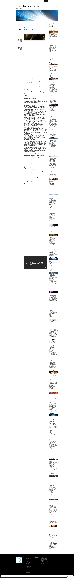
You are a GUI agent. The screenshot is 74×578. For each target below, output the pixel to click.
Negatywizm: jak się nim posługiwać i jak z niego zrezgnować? (53, 242)
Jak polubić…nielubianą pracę (53, 511)
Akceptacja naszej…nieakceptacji (53, 145)
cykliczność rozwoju (20, 39)
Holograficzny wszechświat (52, 55)
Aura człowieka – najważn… (29, 562)
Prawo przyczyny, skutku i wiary (53, 472)
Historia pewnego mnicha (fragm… (29, 563)
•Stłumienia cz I (51, 228)
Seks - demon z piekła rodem (53, 167)
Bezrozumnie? (51, 280)
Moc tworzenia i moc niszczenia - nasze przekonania (53, 40)
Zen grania (51, 449)
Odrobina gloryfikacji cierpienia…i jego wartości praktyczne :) (53, 160)
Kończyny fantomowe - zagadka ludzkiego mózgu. (52, 285)
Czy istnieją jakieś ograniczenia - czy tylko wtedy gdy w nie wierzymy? (53, 547)
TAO (50, 444)
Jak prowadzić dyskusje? (52, 110)
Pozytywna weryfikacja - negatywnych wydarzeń (52, 244)
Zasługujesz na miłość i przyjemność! (52, 184)
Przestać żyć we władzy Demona (53, 265)
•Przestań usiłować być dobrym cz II (53, 374)
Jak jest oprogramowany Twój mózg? (54, 277)
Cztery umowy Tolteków (52, 446)
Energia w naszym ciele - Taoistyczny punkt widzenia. (52, 308)
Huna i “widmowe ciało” (52, 542)
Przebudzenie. (51, 467)
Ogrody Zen (51, 438)
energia (20, 41)
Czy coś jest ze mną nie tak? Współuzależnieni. (52, 108)
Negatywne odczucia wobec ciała (53, 222)
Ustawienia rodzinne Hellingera (53, 164)
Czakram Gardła (51, 418)
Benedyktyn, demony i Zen (52, 264)
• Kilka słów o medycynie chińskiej (53, 445)
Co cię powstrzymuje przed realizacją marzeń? (52, 43)
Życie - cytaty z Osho (52, 58)
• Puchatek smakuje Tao (52, 411)
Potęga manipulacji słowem (52, 247)
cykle (19, 38)
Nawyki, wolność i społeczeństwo (53, 251)
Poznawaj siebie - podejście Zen (53, 359)
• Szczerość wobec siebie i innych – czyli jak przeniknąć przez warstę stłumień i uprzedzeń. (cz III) (53, 150)
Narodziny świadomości (52, 57)
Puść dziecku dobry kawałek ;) (53, 410)
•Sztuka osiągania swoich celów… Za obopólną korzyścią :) (53, 514)
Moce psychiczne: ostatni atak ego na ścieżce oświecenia (53, 390)
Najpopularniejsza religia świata (53, 174)
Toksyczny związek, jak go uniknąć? (53, 90)
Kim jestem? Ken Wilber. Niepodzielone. (52, 313)
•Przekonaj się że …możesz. (52, 523)
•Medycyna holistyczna (51, 212)
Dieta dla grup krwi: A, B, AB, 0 (53, 202)
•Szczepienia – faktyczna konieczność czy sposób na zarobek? (53, 213)
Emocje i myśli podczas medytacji (53, 327)
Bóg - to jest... (51, 261)
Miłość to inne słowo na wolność (53, 161)
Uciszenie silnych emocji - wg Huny (53, 544)
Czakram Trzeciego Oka (52, 419)
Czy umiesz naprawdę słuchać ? (53, 131)
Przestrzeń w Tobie (52, 53)
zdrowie (47, 561)
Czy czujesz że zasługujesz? (53, 187)
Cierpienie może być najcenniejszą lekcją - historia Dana (53, 169)
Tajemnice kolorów (52, 421)
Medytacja (45, 558)
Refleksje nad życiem (44, 560)
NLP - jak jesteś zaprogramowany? (53, 246)
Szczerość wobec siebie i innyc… (29, 570)
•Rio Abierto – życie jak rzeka (52, 454)
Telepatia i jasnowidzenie (52, 305)
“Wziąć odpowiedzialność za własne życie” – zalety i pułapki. (53, 107)
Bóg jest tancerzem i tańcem (53, 267)
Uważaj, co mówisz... (52, 443)
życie (21, 49)
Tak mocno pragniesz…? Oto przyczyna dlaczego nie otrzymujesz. (53, 173)
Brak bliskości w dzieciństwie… (28, 571)
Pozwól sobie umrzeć (52, 470)
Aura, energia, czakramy (44, 557)
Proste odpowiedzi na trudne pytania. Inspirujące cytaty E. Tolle (53, 163)
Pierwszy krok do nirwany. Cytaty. (53, 496)
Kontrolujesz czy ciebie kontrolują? (53, 121)
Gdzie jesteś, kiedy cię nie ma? (53, 333)
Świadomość (32, 31)
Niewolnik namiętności (52, 408)
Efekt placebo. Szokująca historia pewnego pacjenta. (53, 198)
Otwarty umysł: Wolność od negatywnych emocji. (52, 349)
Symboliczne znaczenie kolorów (53, 423)
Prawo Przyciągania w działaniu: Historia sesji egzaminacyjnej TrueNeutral (52, 71)
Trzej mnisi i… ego (52, 486)
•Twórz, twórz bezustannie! (52, 255)
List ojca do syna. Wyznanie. (53, 403)
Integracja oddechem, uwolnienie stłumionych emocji (53, 227)
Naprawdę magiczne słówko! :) (53, 126)
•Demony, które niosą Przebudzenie (53, 36)
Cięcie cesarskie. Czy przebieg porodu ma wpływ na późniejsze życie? (52, 200)
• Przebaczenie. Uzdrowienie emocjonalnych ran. (52, 114)
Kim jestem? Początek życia (53, 406)
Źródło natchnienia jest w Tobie (53, 47)
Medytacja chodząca (52, 323)
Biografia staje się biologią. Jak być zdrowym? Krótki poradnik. (53, 196)
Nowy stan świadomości (52, 48)
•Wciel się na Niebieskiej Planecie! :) (53, 488)
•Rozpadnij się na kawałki (52, 337)
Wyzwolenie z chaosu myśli (53, 275)
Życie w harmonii (51, 384)
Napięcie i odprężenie (52, 350)
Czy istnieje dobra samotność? (53, 144)
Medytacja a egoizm (52, 326)
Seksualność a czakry (52, 304)
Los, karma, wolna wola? (52, 464)
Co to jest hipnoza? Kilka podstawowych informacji (52, 253)
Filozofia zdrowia (51, 208)
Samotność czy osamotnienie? (53, 141)
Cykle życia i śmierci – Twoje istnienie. (31, 28)
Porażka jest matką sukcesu (53, 507)
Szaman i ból (51, 545)
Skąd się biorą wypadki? (52, 159)
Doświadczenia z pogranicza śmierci (53, 462)
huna (43, 558)
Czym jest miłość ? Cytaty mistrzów (53, 101)
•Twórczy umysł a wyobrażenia (52, 238)
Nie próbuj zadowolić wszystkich (53, 133)
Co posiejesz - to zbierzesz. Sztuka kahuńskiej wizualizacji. (53, 543)
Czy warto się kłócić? (52, 113)
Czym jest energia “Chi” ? (52, 434)
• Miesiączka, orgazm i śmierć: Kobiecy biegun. (52, 96)
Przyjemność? (51, 188)
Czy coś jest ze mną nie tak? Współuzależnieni (52, 100)
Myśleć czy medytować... (52, 325)
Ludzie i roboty (51, 278)
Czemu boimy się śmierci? (52, 463)
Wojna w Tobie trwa (52, 379)
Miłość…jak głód (51, 387)
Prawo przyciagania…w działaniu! (53, 70)
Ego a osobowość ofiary (52, 250)
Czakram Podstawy (52, 416)
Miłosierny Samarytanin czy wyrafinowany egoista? (52, 118)
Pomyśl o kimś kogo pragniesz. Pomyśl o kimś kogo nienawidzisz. (53, 345)
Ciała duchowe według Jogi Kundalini (53, 300)
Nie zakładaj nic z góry (52, 112)
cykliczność (21, 38)
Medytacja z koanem (52, 331)
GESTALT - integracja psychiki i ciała (53, 248)
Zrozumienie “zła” (51, 378)
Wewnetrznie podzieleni (52, 386)
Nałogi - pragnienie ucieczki (52, 243)
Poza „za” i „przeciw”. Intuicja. (53, 45)
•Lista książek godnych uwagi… (52, 134)
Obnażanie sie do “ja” (52, 147)
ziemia (18, 48)
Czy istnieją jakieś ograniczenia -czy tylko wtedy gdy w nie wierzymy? (53, 35)
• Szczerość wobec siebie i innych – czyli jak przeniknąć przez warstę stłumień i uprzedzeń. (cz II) (53, 152)
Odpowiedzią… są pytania (52, 437)
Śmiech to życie (51, 206)
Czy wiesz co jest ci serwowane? (53, 281)
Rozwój (42, 561)
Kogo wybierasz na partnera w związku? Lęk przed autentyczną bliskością (52, 88)
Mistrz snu (51, 286)
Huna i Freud (51, 236)
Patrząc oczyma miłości (52, 183)
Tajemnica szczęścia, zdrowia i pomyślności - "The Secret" (52, 69)
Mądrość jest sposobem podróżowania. (52, 485)
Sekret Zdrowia (51, 67)
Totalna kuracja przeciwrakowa (53, 203)
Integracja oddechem (52, 231)
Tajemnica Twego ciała (52, 210)
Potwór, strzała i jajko (52, 491)
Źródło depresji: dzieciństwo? (53, 396)
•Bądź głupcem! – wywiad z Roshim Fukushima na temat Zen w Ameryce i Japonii (53, 455)
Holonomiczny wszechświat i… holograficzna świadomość (52, 54)
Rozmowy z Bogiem (52, 263)
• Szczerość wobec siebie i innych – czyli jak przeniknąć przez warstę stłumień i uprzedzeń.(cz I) (53, 153)
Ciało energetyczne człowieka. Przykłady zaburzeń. (52, 295)
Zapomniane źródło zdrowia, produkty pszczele (52, 214)
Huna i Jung (51, 540)
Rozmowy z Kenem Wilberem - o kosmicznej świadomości (53, 312)
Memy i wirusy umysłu (52, 279)
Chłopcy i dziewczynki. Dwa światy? (53, 50)
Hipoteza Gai (51, 315)
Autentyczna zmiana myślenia (53, 358)
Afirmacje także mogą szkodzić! (53, 344)
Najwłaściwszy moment (52, 493)
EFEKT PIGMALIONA (52, 508)
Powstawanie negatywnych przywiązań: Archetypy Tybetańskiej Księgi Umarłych (53, 451)
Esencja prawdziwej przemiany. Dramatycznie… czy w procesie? (52, 175)
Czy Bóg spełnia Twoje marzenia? (53, 269)
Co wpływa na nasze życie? (53, 283)
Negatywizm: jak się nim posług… (29, 561)
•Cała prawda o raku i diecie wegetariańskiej (52, 205)
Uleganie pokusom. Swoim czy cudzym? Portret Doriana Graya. (52, 367)
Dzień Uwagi (51, 328)
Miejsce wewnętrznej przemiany (53, 405)
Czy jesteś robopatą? (52, 117)
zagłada (21, 47)
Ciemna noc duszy (52, 347)
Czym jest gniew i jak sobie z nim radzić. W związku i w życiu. (53, 355)
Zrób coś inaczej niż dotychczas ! (53, 46)
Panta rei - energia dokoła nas (53, 303)
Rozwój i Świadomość (23, 6)
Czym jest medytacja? (52, 322)
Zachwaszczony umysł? (52, 274)
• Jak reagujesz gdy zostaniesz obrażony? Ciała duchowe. (52, 296)
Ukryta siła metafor (52, 284)
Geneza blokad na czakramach (53, 299)
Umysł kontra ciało (52, 385)
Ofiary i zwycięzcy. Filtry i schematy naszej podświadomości (53, 81)
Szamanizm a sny (51, 546)
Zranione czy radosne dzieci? (53, 400)
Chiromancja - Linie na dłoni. (53, 447)
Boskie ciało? (51, 168)
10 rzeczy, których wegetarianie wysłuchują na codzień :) (52, 199)
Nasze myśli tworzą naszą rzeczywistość (52, 33)
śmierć (20, 49)
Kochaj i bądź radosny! (52, 186)
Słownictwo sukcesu (52, 504)
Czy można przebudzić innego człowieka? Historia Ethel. (52, 489)
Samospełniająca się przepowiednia (53, 254)
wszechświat (19, 47)
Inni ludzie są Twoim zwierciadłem (53, 106)
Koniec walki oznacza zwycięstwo (53, 373)
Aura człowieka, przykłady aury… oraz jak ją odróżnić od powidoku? (53, 294)
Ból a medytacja (51, 324)
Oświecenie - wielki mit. (52, 310)
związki (43, 562)
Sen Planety (51, 314)
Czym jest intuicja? (52, 44)
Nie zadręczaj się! (51, 142)
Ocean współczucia (52, 115)
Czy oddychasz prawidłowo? (53, 226)
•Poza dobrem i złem (51, 376)
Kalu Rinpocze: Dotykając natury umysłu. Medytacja (53, 334)
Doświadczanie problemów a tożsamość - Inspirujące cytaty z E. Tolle (53, 165)
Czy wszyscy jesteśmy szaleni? (53, 52)
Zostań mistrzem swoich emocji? (53, 348)
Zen (41, 562)
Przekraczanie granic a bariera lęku (53, 354)
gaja (21, 41)
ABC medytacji (51, 321)
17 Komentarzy (45, 31)
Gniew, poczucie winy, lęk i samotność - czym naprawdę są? (52, 353)
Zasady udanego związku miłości (53, 87)
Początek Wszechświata (52, 494)
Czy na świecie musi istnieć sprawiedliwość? (52, 388)
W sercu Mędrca (51, 490)
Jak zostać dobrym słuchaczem (53, 130)
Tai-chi (50, 301)
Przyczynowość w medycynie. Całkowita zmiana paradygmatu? (52, 221)
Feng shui (29, 31)
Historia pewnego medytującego (53, 335)
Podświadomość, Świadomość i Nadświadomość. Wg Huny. (52, 239)
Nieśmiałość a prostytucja (52, 363)
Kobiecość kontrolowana (52, 95)
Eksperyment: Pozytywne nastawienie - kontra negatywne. (52, 240)
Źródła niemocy (51, 219)
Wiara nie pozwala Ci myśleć (53, 266)
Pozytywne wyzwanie (52, 241)
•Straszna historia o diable (52, 487)
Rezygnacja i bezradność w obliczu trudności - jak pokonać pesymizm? (53, 172)
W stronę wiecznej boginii (52, 452)
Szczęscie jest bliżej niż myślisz (53, 180)
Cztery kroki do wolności (52, 143)
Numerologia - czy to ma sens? (53, 433)
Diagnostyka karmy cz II (52, 466)
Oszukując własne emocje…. (53, 362)
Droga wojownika (51, 380)
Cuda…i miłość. (51, 365)
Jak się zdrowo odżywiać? (52, 209)
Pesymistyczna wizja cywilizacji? (53, 471)
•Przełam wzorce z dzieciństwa (52, 397)
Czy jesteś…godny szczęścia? (53, 181)
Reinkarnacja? (51, 465)
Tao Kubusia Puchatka (53, 444)
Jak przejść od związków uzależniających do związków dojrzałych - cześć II (52, 85)
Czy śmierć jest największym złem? (53, 469)
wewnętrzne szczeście (20, 46)
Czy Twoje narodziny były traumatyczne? (52, 399)
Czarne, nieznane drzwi (52, 191)
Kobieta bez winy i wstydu (52, 401)
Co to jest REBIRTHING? (52, 230)
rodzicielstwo (45, 560)
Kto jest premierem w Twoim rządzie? (54, 360)
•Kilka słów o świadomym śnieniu (52, 287)
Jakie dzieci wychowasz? (52, 407)
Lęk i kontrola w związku (52, 97)
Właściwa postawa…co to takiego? (53, 519)
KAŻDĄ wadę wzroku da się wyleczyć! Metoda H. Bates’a (52, 215)
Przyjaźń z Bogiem (52, 268)
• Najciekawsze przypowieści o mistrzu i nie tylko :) (52, 484)
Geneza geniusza (51, 517)
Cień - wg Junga (51, 237)
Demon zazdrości (51, 93)
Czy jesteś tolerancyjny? (52, 249)
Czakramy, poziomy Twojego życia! (53, 297)
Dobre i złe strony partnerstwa (53, 99)
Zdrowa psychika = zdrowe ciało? (53, 218)
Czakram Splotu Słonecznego (53, 417)
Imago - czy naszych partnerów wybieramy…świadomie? (52, 82)
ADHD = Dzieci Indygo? (52, 395)
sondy (44, 561)
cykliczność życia (19, 40)
